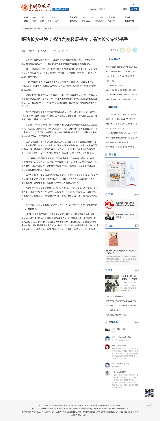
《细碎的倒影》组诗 (124, 337)
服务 (34, 17)
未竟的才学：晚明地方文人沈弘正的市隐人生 (122, 301)
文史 (84, 17)
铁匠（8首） (121, 329)
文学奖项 (52, 17)
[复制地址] (134, 50)
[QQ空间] (128, 50)
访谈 (34, 21)
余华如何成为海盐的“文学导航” (117, 142)
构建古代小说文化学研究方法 (117, 315)
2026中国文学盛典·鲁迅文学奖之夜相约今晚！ (122, 119)
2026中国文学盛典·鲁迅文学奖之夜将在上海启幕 (122, 67)
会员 (42, 17)
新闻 (38, 29)
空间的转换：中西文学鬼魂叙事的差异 (120, 147)
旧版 (135, 4)
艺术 (57, 21)
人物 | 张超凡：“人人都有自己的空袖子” (120, 76)
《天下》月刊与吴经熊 (114, 296)
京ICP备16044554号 (60, 405)
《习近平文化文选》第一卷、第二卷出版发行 (122, 114)
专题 (49, 21)
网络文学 (99, 21)
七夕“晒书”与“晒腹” (113, 310)
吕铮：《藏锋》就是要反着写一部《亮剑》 (121, 90)
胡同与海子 (110, 81)
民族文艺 (86, 21)
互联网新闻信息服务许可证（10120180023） (105, 405)
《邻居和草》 (122, 345)
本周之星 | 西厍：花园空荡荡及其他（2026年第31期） (122, 99)
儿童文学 (111, 21)
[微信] (122, 50)
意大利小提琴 (122, 372)
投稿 (42, 21)
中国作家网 (29, 29)
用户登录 (92, 9)
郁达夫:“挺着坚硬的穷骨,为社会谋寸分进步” (122, 138)
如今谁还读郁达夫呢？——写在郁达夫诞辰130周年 (122, 71)
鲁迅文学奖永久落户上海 (115, 128)
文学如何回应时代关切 (114, 85)
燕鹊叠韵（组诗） (123, 364)
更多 (136, 194)
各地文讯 (48, 29)
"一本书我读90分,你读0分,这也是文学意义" (121, 133)
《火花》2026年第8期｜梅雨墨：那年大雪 (121, 95)
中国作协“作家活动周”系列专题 (125, 216)
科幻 (93, 17)
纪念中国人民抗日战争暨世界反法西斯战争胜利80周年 (125, 204)
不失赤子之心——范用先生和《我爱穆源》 (121, 305)
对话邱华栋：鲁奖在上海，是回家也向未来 (121, 124)
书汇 (102, 17)
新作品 (112, 17)
